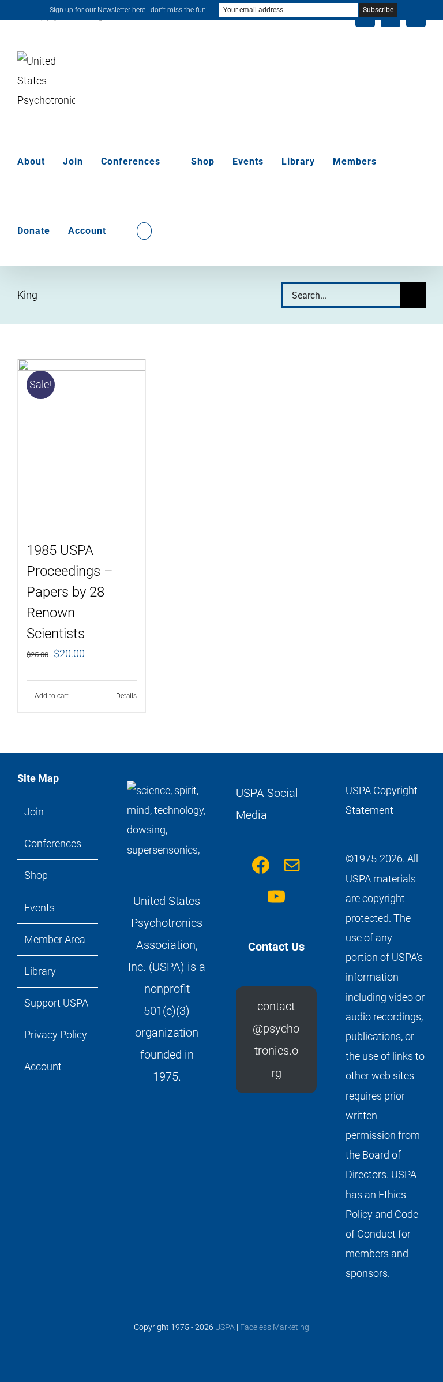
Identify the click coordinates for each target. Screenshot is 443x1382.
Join (34, 812)
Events (39, 908)
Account (43, 1066)
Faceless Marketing (274, 1327)
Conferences (52, 843)
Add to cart (52, 696)
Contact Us (276, 946)
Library (40, 971)
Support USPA (56, 1003)
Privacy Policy (55, 1035)
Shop (36, 875)
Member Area (54, 939)
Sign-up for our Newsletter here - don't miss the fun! (129, 10)
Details (126, 696)
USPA (225, 1327)
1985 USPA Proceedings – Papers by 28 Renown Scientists (70, 592)
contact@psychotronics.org (276, 1039)
